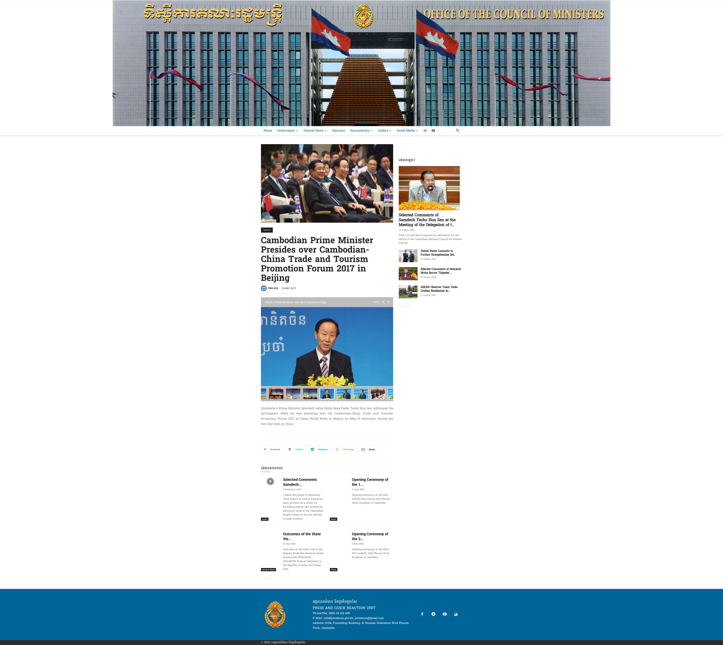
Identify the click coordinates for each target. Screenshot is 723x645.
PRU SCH (273, 288)
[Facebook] (422, 614)
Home (268, 130)
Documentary (360, 130)
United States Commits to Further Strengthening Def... (438, 253)
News (333, 519)
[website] (456, 614)
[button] (457, 131)
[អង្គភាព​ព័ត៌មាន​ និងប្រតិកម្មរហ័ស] (361, 63)
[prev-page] (263, 577)
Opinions (338, 130)
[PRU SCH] (264, 288)
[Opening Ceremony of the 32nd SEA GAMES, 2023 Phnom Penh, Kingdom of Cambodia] (339, 535)
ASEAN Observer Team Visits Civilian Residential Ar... (439, 289)
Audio (264, 519)
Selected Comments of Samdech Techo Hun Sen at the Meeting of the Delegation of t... (427, 220)
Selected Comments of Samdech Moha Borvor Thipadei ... (441, 271)
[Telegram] (433, 614)
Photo (267, 230)
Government (286, 130)
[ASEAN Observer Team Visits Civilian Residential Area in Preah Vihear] (408, 291)
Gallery (383, 130)
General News (313, 130)
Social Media (406, 130)
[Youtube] (444, 614)
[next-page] (269, 577)
